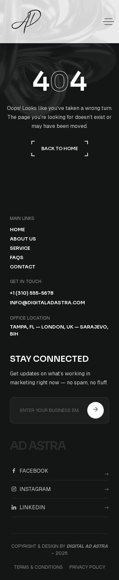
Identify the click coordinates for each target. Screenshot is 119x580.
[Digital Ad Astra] (26, 21)
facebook (34, 471)
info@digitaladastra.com (47, 303)
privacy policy (87, 567)
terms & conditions (38, 567)
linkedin (32, 507)
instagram (35, 489)
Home (17, 229)
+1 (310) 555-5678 (32, 293)
